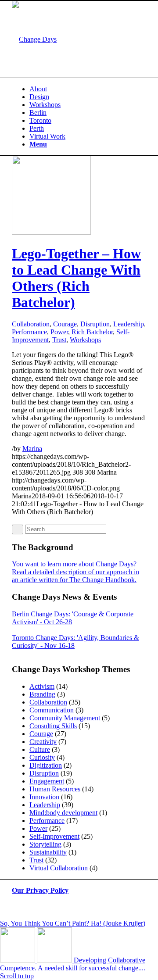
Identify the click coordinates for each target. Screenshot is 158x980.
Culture (39, 749)
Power (59, 332)
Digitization (45, 765)
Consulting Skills (53, 726)
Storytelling (45, 844)
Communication (51, 710)
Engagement (46, 781)
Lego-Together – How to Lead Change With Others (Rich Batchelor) (76, 278)
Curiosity (42, 757)
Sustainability (48, 852)
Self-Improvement (54, 836)
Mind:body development (63, 812)
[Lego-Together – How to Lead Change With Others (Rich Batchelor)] (51, 232)
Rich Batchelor (92, 332)
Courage (65, 324)
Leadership (128, 324)
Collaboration (31, 324)
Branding (42, 694)
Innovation (44, 797)
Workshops (85, 339)
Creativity (43, 741)
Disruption (95, 324)
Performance (29, 332)
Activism (41, 686)
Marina (32, 448)
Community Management (64, 718)
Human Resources (54, 789)
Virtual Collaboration (58, 868)
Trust (59, 339)
